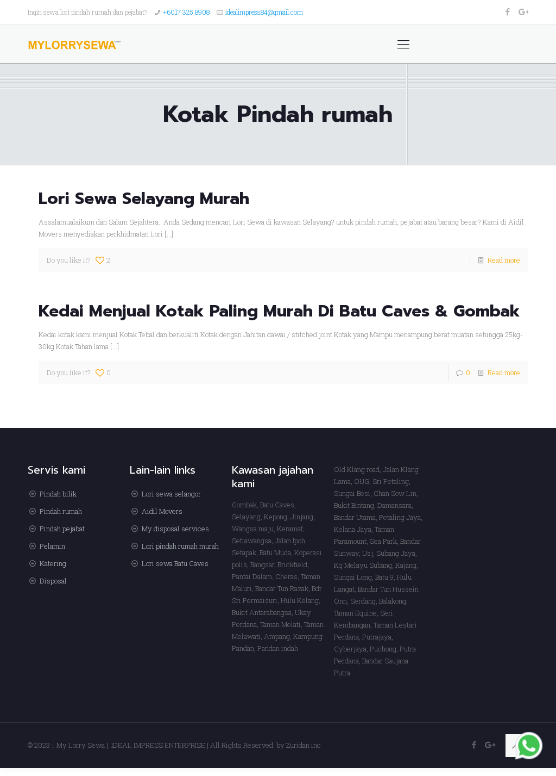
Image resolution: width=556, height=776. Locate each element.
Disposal (53, 581)
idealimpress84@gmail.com (264, 12)
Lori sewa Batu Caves (175, 563)
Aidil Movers (162, 511)
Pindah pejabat (62, 528)
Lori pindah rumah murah (180, 546)
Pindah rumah (61, 511)
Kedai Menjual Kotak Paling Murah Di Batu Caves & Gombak (279, 311)
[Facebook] (508, 11)
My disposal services (175, 528)
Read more (504, 260)
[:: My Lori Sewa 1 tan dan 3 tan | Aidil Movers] (75, 44)
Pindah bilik (58, 494)
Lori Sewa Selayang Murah (144, 198)
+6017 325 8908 (186, 12)
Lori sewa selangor (171, 494)
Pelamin (52, 546)
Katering (53, 563)
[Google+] (522, 11)
